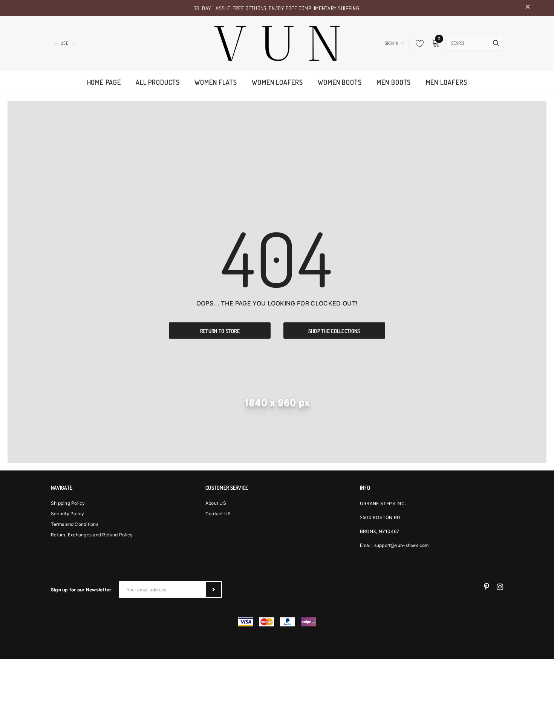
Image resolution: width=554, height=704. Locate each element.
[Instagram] (500, 586)
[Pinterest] (486, 586)
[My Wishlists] (417, 43)
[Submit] (213, 589)
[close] (527, 8)
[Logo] (277, 42)
